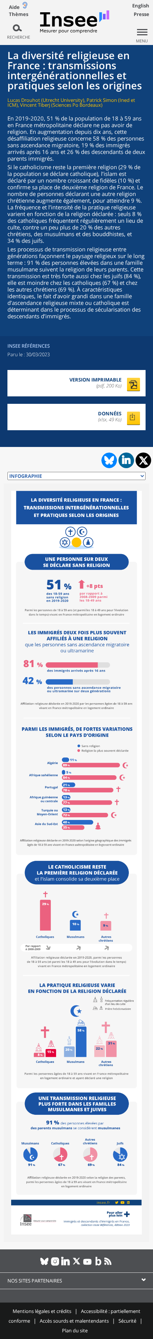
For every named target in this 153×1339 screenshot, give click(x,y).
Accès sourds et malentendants (74, 1320)
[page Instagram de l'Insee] (55, 1264)
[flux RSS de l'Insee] (109, 1264)
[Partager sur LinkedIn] (126, 460)
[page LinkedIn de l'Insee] (66, 1264)
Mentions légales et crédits (42, 1311)
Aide (14, 7)
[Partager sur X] (143, 460)
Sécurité (127, 1320)
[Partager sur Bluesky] (108, 460)
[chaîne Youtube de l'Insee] (87, 1264)
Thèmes (18, 14)
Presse (141, 14)
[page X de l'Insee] (76, 1264)
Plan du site (75, 1330)
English (140, 5)
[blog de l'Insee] (98, 1264)
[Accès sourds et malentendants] (25, 6)
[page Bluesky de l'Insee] (44, 1264)
